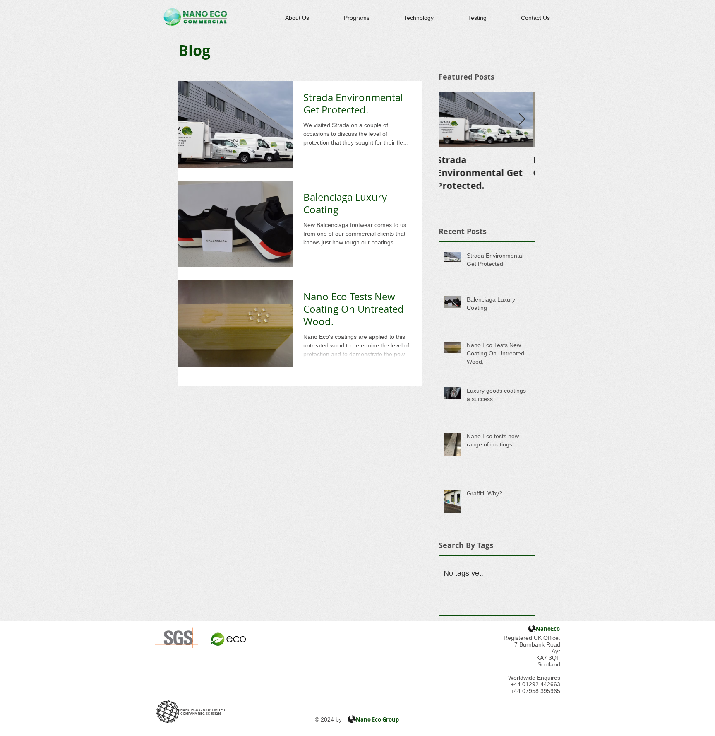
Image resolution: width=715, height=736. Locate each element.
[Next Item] (521, 119)
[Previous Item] (452, 119)
